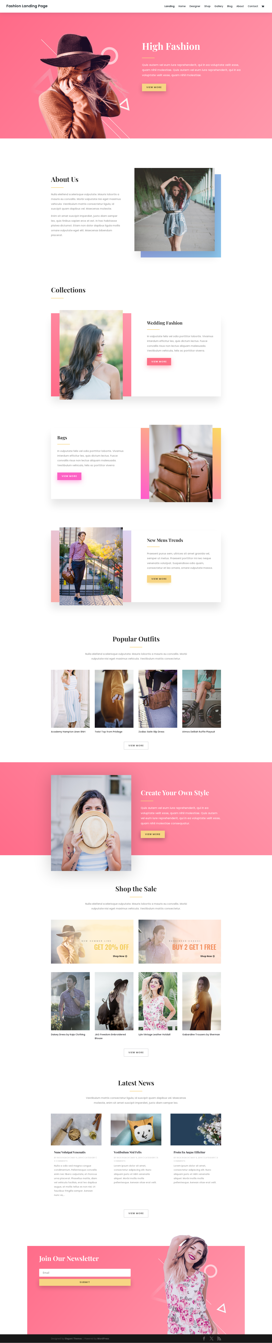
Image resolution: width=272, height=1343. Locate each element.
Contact (253, 6)
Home (182, 6)
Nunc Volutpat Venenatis (69, 1152)
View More (154, 87)
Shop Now (118, 956)
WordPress (103, 1338)
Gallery (218, 6)
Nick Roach (63, 1157)
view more (159, 361)
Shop (207, 6)
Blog (229, 6)
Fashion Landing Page (27, 6)
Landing (169, 6)
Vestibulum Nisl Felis (128, 1152)
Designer (195, 6)
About (240, 6)
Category (90, 1157)
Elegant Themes (73, 1338)
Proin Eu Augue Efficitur (189, 1152)
